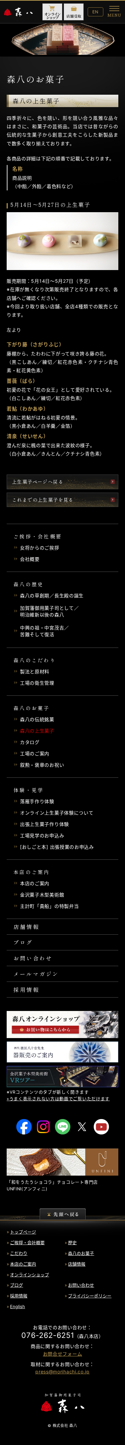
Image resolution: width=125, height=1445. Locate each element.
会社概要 (30, 559)
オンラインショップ (29, 1274)
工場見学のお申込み (42, 835)
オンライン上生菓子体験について (57, 813)
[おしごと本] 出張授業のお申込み (57, 847)
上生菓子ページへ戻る (37, 481)
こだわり (18, 1253)
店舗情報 (26, 927)
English (17, 1306)
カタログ (30, 742)
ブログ (23, 942)
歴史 (72, 1242)
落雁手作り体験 (37, 801)
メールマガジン (36, 974)
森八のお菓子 (81, 1253)
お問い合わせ (32, 958)
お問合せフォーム (62, 1354)
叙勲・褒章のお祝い (42, 765)
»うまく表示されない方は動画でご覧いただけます (58, 1098)
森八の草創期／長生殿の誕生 (52, 595)
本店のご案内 (34, 883)
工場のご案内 (34, 753)
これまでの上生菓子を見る (43, 499)
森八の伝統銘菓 (37, 719)
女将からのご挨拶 (39, 547)
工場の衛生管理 (37, 683)
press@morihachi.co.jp (62, 1371)
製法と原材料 (34, 671)
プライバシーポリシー (89, 1295)
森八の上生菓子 (37, 731)
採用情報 (26, 990)
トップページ (23, 1232)
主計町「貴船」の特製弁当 (49, 906)
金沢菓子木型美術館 (42, 895)
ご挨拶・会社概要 (27, 1242)
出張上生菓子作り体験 (44, 824)
